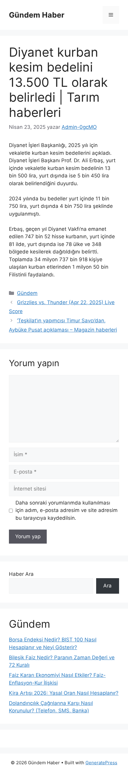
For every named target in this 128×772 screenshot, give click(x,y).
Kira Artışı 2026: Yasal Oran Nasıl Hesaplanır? (63, 693)
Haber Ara (21, 574)
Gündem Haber (36, 14)
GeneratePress (101, 762)
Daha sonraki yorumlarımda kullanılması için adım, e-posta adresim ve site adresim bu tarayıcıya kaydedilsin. (66, 510)
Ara (107, 586)
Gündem (27, 293)
